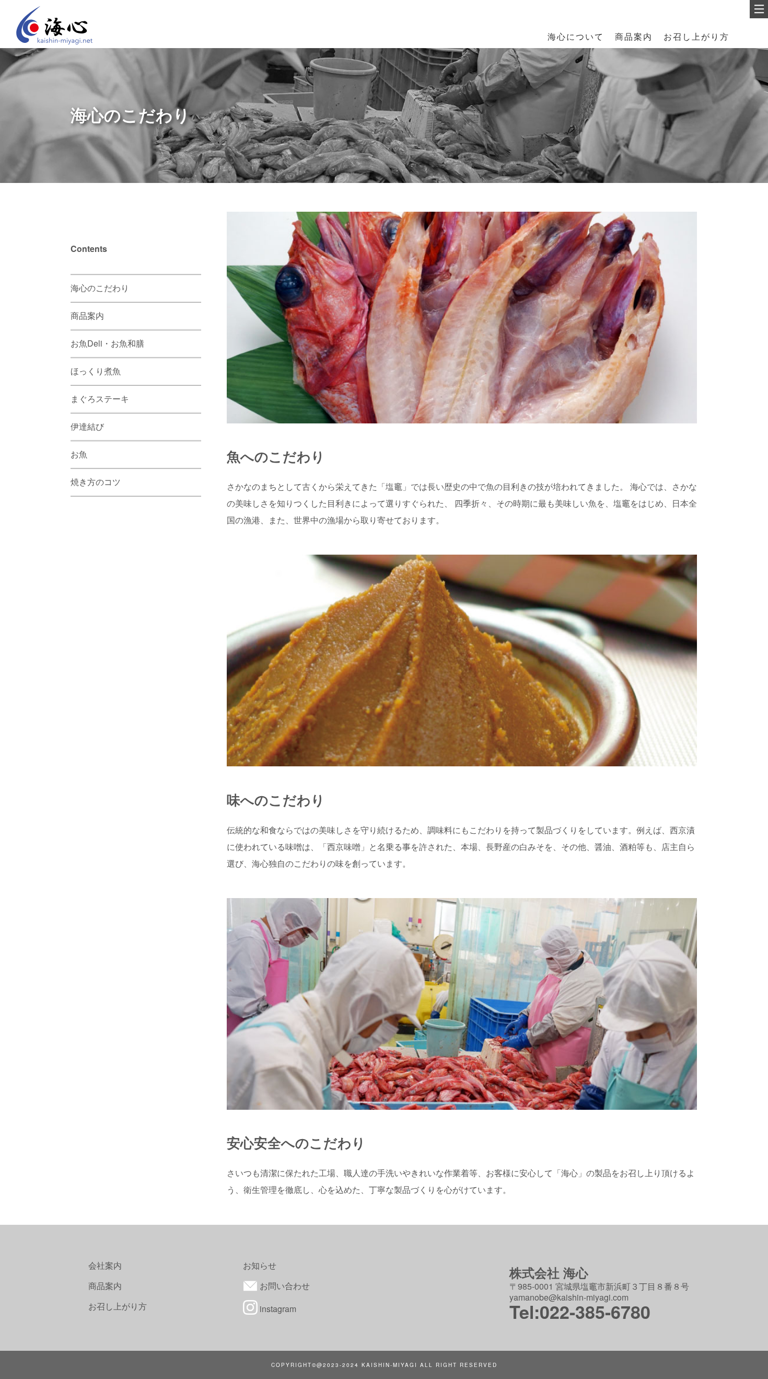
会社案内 (105, 1265)
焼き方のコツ (96, 482)
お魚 (79, 454)
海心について (576, 36)
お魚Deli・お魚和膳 (107, 343)
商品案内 (634, 36)
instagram (277, 1309)
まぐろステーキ (100, 399)
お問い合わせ (284, 1286)
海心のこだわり (100, 288)
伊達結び (87, 426)
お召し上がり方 (696, 36)
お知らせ (259, 1265)
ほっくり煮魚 (96, 371)
